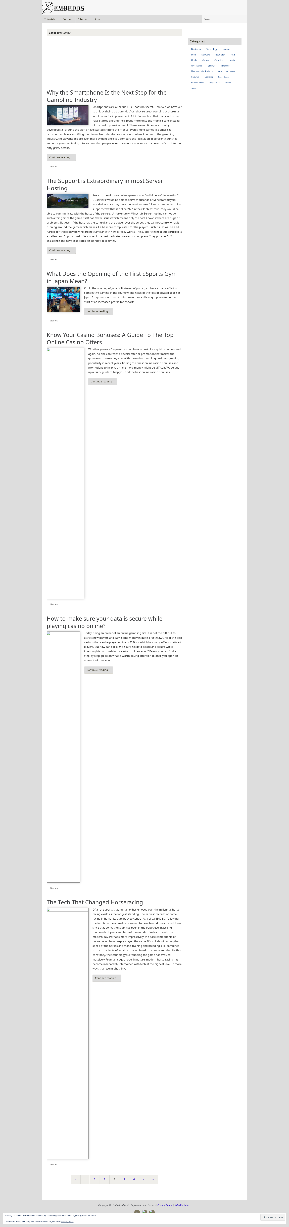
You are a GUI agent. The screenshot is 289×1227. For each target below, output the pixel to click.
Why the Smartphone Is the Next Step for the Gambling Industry (107, 96)
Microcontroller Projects (202, 71)
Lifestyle (212, 66)
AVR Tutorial (197, 66)
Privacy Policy (67, 1221)
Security (194, 88)
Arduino (228, 83)
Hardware (195, 77)
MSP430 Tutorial (197, 83)
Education (220, 54)
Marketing (209, 77)
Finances (225, 66)
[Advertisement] (114, 62)
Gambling (218, 60)
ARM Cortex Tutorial (226, 71)
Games (54, 166)
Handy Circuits (223, 77)
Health (232, 60)
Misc (193, 54)
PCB (233, 55)
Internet (226, 49)
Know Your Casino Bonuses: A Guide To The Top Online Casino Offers (110, 338)
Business (196, 49)
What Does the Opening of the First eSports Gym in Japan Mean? (112, 277)
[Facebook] (137, 1212)
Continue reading (59, 157)
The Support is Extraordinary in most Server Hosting (105, 184)
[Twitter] (144, 1212)
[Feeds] (152, 1212)
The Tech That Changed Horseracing (95, 902)
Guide (194, 60)
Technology (211, 49)
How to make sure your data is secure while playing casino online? (104, 622)
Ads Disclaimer (183, 1205)
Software (205, 54)
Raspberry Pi (214, 83)
